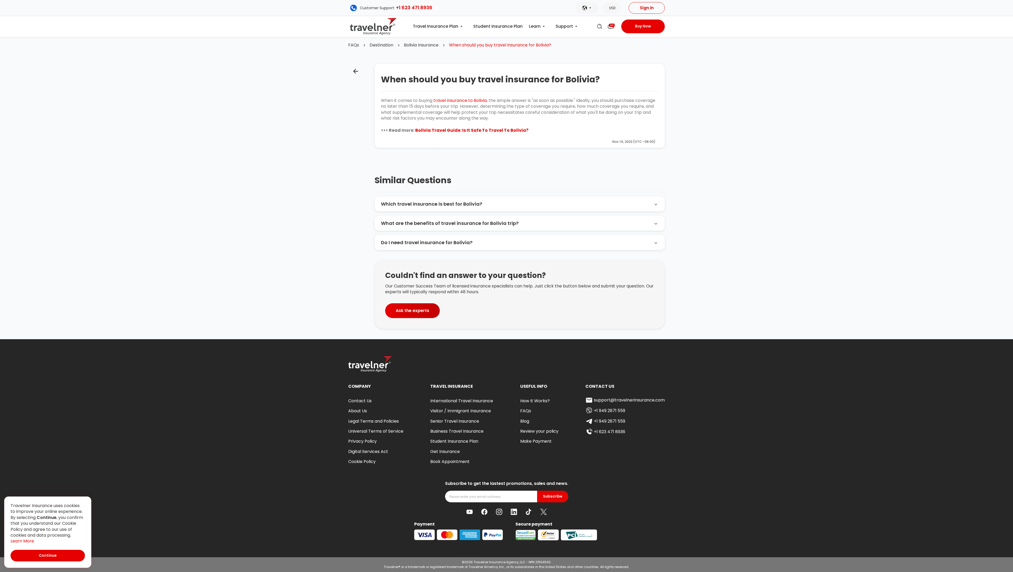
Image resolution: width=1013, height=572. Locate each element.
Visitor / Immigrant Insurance (460, 411)
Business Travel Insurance (457, 431)
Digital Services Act (368, 451)
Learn (535, 26)
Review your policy (539, 431)
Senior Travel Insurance (454, 421)
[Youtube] (469, 511)
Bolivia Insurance (421, 45)
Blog (524, 421)
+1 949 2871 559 (609, 411)
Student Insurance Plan (498, 26)
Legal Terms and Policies (373, 421)
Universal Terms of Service (375, 431)
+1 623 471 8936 (414, 7)
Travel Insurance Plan (435, 26)
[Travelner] (373, 26)
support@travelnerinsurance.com (629, 400)
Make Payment (536, 441)
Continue (48, 555)
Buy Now (643, 26)
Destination (381, 45)
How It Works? (535, 401)
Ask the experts (412, 311)
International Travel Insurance (461, 401)
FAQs (353, 45)
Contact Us (360, 401)
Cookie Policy (362, 461)
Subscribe (552, 496)
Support (564, 26)
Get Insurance (445, 451)
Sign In (647, 8)
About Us (357, 411)
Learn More (22, 541)
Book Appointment (450, 461)
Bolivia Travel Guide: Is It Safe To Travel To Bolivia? (471, 130)
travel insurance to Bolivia (460, 100)
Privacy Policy (362, 441)
